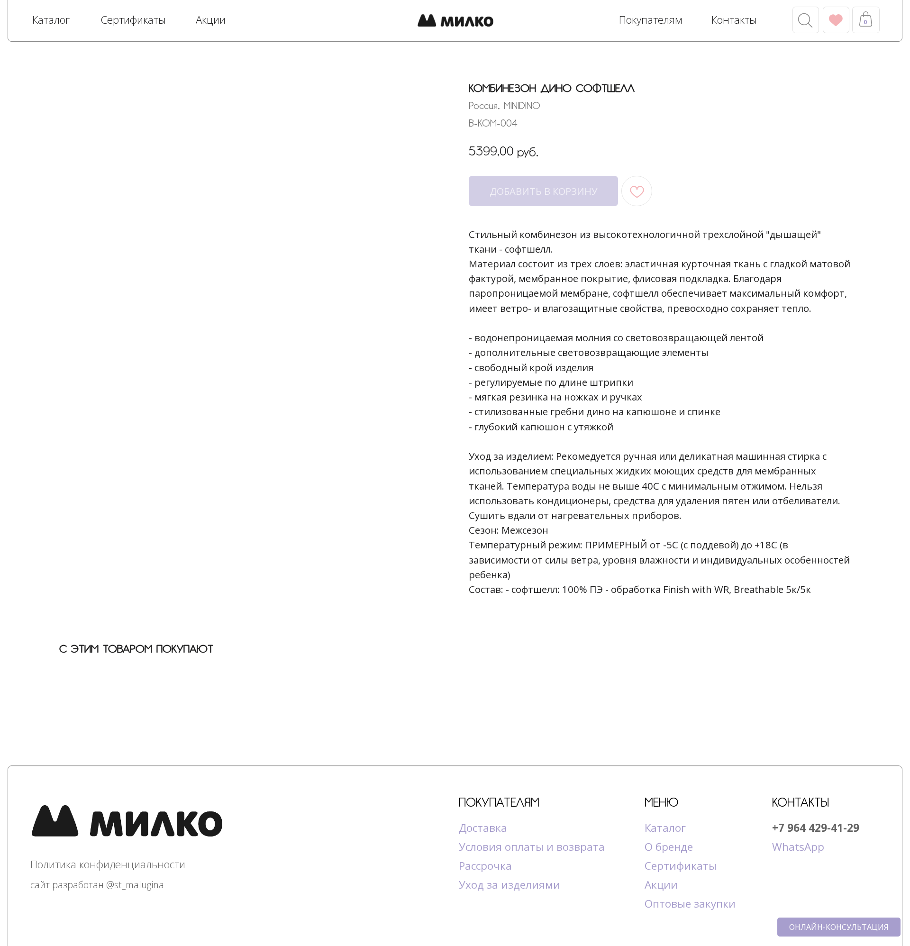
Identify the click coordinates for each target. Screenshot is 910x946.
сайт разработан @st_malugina (97, 884)
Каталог (665, 827)
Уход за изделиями (509, 884)
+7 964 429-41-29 (815, 827)
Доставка (483, 827)
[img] (455, 21)
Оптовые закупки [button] (690, 903)
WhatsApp (798, 846)
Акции (661, 884)
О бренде (669, 846)
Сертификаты (681, 865)
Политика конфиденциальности (107, 864)
